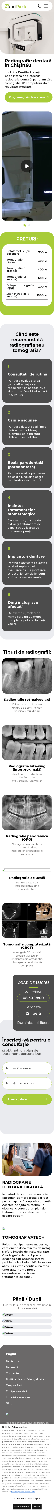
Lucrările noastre (18, 1397)
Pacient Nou (14, 1361)
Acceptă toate (21, 1506)
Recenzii (12, 1367)
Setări (37, 1506)
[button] (24, 225)
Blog (9, 1403)
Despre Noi (14, 1385)
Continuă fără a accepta (27, 1498)
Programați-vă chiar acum (27, 97)
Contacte (12, 1373)
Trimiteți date (17, 1099)
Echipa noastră (16, 1391)
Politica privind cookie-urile (23, 1492)
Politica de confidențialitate (25, 1379)
